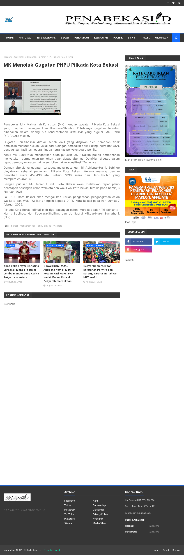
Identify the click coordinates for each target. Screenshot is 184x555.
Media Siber (99, 523)
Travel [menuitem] (145, 37)
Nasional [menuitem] (25, 37)
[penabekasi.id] (118, 25)
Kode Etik (98, 518)
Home (156, 550)
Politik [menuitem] (118, 37)
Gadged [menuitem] (11, 46)
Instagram (69, 509)
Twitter (68, 505)
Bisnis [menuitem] (132, 37)
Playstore (69, 518)
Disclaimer (98, 509)
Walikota (18, 56)
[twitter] (173, 3)
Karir (95, 500)
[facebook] (168, 3)
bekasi (14, 225)
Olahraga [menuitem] (161, 37)
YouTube (69, 514)
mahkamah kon (28, 225)
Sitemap (68, 523)
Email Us (154, 526)
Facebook (69, 500)
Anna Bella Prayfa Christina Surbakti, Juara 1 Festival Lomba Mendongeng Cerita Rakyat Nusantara (21, 271)
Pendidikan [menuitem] (81, 37)
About (166, 550)
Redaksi (176, 550)
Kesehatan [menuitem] (101, 37)
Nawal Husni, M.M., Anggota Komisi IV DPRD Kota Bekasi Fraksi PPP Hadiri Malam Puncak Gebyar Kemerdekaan (59, 273)
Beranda (8, 56)
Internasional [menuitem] (46, 37)
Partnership (99, 505)
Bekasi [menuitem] (65, 37)
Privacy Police (100, 514)
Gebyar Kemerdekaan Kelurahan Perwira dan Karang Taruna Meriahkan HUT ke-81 (100, 271)
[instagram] (178, 3)
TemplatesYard (52, 550)
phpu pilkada (44, 225)
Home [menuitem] (9, 37)
